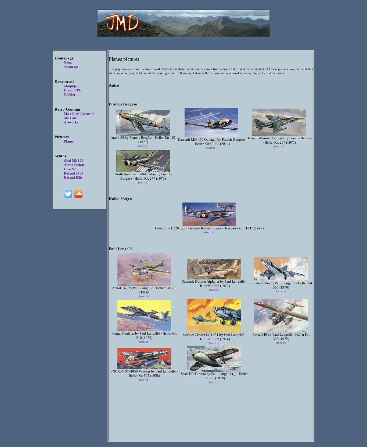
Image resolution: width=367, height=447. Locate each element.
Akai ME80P (74, 160)
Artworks (71, 122)
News (68, 63)
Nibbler (69, 95)
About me (71, 67)
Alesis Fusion (74, 165)
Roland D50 (73, 178)
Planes (69, 141)
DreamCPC (72, 90)
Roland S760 (73, 173)
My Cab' (70, 118)
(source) (143, 145)
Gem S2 (70, 169)
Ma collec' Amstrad (78, 114)
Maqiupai (71, 86)
